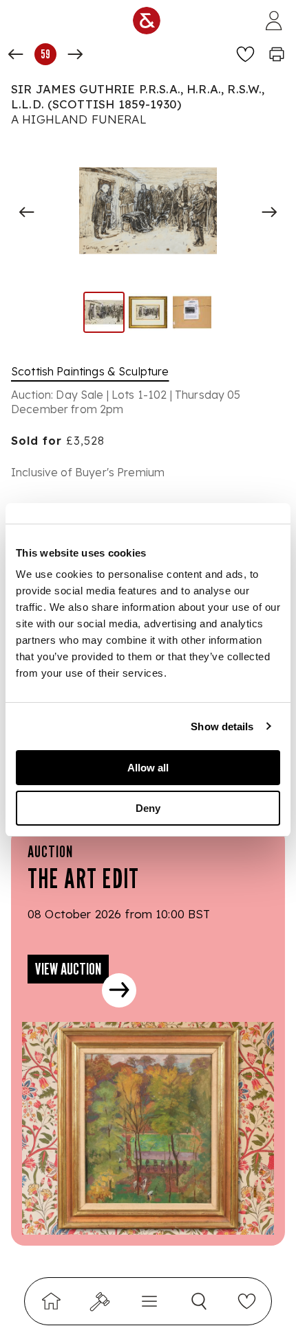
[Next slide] (269, 212)
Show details (222, 726)
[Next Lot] (75, 54)
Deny (148, 808)
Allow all (148, 767)
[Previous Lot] (15, 54)
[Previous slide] (27, 212)
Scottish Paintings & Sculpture (90, 371)
